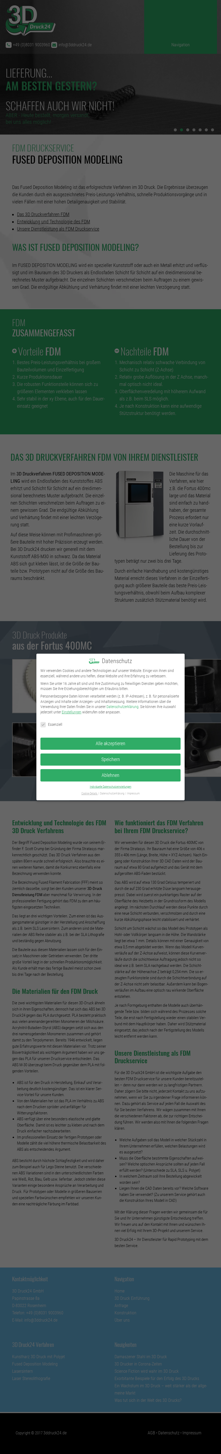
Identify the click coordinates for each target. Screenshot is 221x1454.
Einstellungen (71, 712)
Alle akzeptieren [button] (110, 743)
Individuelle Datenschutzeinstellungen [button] (110, 786)
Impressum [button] (133, 793)
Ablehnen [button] (110, 775)
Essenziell (55, 724)
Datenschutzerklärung (122, 707)
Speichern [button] (110, 759)
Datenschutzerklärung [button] (112, 793)
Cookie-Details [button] (89, 793)
